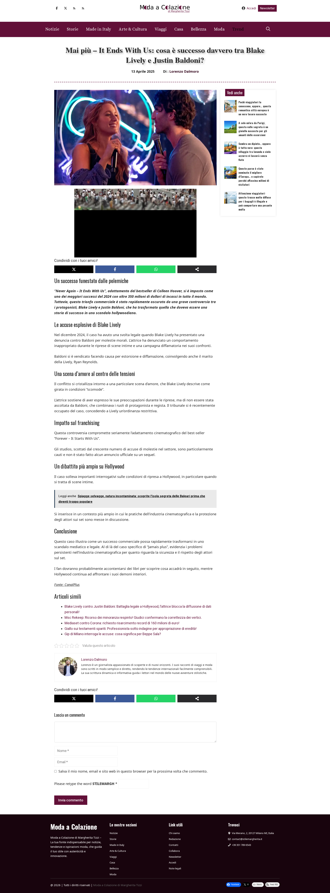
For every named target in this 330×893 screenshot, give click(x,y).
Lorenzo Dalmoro (184, 71)
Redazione (175, 839)
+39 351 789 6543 (241, 845)
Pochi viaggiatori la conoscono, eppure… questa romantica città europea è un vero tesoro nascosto (255, 108)
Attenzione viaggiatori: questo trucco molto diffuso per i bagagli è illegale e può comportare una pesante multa (255, 201)
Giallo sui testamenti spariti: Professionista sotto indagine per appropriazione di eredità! (131, 629)
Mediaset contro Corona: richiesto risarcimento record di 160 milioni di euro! (122, 623)
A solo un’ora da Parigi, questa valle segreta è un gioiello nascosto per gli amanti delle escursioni (253, 129)
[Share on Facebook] (114, 269)
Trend (238, 29)
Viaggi (160, 29)
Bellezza (198, 29)
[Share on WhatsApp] (156, 269)
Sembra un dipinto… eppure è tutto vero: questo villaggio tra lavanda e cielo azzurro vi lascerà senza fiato (255, 152)
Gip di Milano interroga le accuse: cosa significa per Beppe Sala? (113, 634)
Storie (72, 29)
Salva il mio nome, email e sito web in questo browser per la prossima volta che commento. (133, 771)
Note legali (175, 868)
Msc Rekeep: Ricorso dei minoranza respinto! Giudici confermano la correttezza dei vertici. (133, 618)
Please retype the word (85, 783)
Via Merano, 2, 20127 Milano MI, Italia (253, 833)
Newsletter (267, 8)
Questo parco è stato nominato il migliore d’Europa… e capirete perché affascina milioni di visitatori (254, 176)
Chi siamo (174, 833)
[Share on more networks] (197, 269)
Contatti (173, 845)
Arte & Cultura (133, 29)
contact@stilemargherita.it (247, 839)
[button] (268, 29)
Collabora (174, 851)
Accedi (251, 8)
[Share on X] (73, 269)
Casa (178, 29)
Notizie (52, 29)
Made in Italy (98, 29)
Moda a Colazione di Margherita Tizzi (117, 885)
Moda (219, 29)
